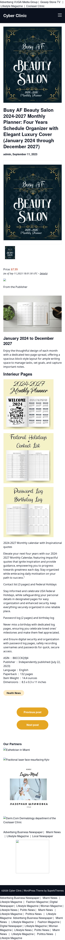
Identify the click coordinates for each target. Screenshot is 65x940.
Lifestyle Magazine (12, 6)
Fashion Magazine (37, 902)
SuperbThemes (55, 890)
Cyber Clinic (15, 15)
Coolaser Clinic (35, 6)
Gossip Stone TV (50, 2)
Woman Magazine (51, 906)
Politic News (27, 910)
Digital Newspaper (11, 926)
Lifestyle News (8, 910)
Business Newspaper (30, 832)
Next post (32, 725)
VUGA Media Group (26, 2)
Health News (14, 693)
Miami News (53, 832)
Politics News (33, 914)
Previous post (32, 712)
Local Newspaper (42, 836)
